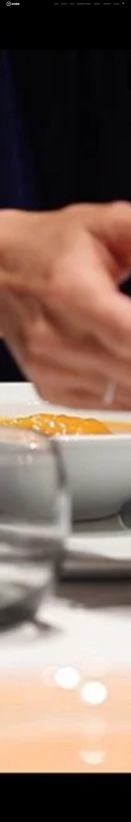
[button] (123, 4)
